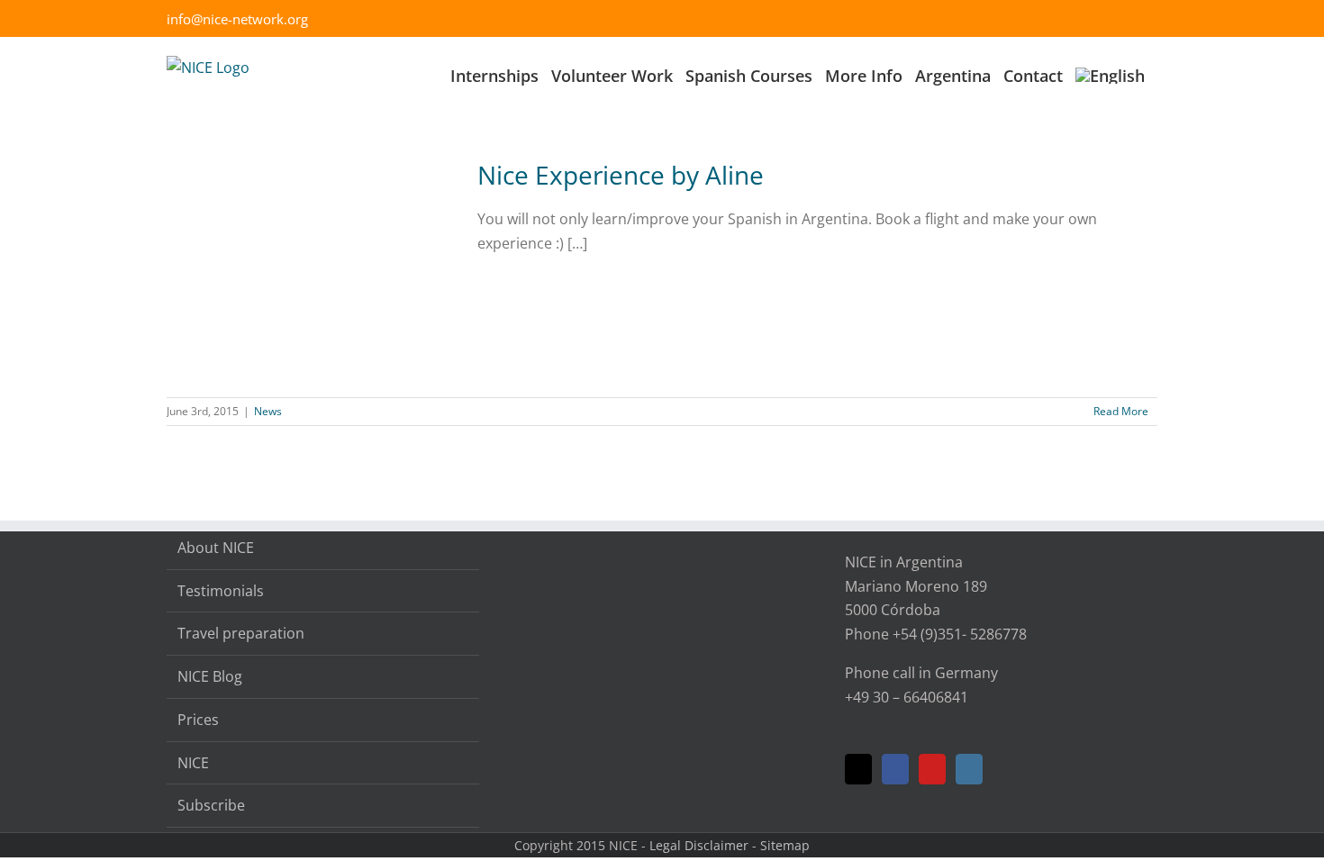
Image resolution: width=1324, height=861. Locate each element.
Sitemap (785, 845)
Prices (198, 720)
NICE (193, 763)
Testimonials (220, 591)
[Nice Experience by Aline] (311, 269)
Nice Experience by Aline (620, 175)
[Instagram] (969, 769)
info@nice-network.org (237, 19)
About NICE (215, 547)
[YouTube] (932, 769)
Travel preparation (240, 633)
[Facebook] (895, 769)
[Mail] (858, 769)
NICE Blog (209, 676)
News (268, 411)
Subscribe (211, 805)
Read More (1120, 411)
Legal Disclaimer (698, 845)
